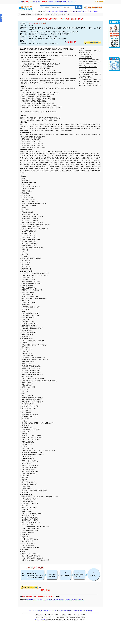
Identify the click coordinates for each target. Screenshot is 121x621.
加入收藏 (75, 611)
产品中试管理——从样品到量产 (86, 70)
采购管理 (61, 11)
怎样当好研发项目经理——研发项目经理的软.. (90, 74)
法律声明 (37, 611)
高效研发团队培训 (39, 599)
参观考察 (45, 11)
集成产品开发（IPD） (84, 68)
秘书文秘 (71, 11)
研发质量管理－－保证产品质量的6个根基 (89, 59)
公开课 (20, 1)
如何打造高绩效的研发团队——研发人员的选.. (90, 50)
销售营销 (84, 11)
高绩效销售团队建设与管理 (85, 58)
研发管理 (55, 11)
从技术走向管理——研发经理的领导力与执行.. (90, 61)
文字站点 (69, 611)
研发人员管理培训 (79, 599)
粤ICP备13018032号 (40, 619)
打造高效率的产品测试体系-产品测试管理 (89, 81)
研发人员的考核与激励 (84, 76)
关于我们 (31, 611)
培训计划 (57, 1)
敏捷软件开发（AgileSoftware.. (86, 77)
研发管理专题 (29, 599)
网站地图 (63, 611)
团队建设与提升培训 (50, 14)
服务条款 (43, 611)
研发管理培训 (59, 14)
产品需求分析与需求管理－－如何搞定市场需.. (90, 79)
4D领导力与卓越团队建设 (85, 56)
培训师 (38, 1)
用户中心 (80, 611)
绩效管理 (89, 11)
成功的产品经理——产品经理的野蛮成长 (89, 63)
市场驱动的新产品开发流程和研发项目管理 (89, 72)
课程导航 (50, 1)
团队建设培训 (49, 599)
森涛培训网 (28, 14)
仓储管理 (94, 11)
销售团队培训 (41, 14)
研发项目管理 (82, 65)
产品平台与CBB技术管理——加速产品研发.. (89, 85)
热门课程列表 (50, 611)
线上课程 (64, 1)
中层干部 (50, 11)
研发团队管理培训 (59, 599)
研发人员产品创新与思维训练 (86, 83)
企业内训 (32, 1)
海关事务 (66, 11)
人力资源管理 (78, 11)
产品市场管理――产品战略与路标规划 (88, 67)
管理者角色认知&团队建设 (85, 54)
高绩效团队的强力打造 (84, 52)
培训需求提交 (72, 1)
